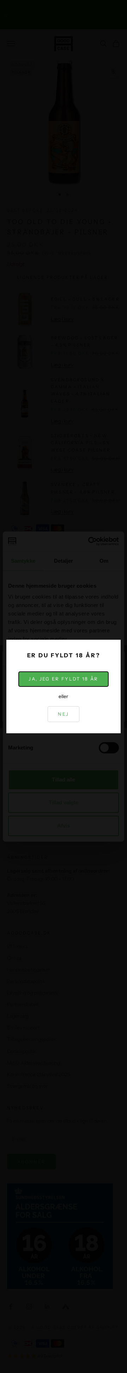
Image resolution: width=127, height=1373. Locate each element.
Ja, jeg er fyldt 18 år (63, 679)
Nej (63, 714)
